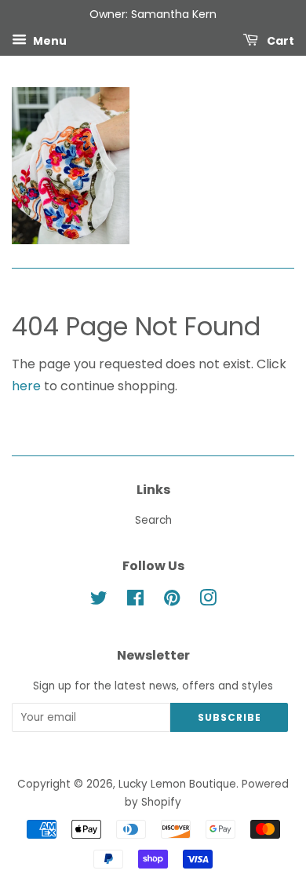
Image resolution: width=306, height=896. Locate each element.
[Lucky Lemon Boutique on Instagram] (208, 601)
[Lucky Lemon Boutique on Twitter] (98, 601)
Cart (279, 40)
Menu (49, 40)
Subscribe (229, 717)
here (26, 386)
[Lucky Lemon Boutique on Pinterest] (171, 601)
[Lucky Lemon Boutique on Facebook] (135, 601)
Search (153, 520)
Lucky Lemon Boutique (177, 784)
